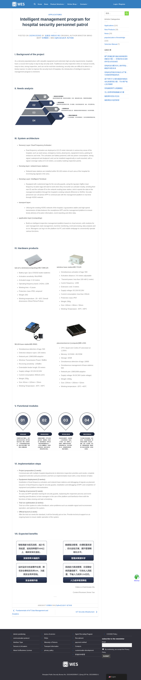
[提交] (127, 13)
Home (40, 4)
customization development (84, 650)
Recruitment (79, 638)
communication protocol (21, 638)
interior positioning (19, 634)
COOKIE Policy (112, 634)
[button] (35, 4)
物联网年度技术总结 (111, 96)
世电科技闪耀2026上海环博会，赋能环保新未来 (116, 67)
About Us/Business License (22, 650)
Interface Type (18, 642)
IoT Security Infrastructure (85, 612)
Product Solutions (57, 4)
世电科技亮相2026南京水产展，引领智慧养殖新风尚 (116, 73)
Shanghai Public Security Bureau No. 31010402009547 (60, 674)
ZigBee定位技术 (60, 38)
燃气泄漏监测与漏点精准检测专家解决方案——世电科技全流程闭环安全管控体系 (116, 58)
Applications (55, 15)
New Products (109, 29)
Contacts (83, 4)
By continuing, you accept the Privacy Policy (115, 651)
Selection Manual (110, 44)
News (46, 4)
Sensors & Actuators (20, 646)
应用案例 (45, 38)
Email (104, 642)
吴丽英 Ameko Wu (52, 35)
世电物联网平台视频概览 (113, 88)
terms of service (49, 634)
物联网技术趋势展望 (111, 100)
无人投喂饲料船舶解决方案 (114, 92)
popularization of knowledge (114, 37)
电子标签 (70, 38)
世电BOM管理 (80, 654)
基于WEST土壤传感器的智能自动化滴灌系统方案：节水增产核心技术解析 (116, 81)
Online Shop (71, 4)
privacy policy (48, 650)
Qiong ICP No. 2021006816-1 (89, 674)
